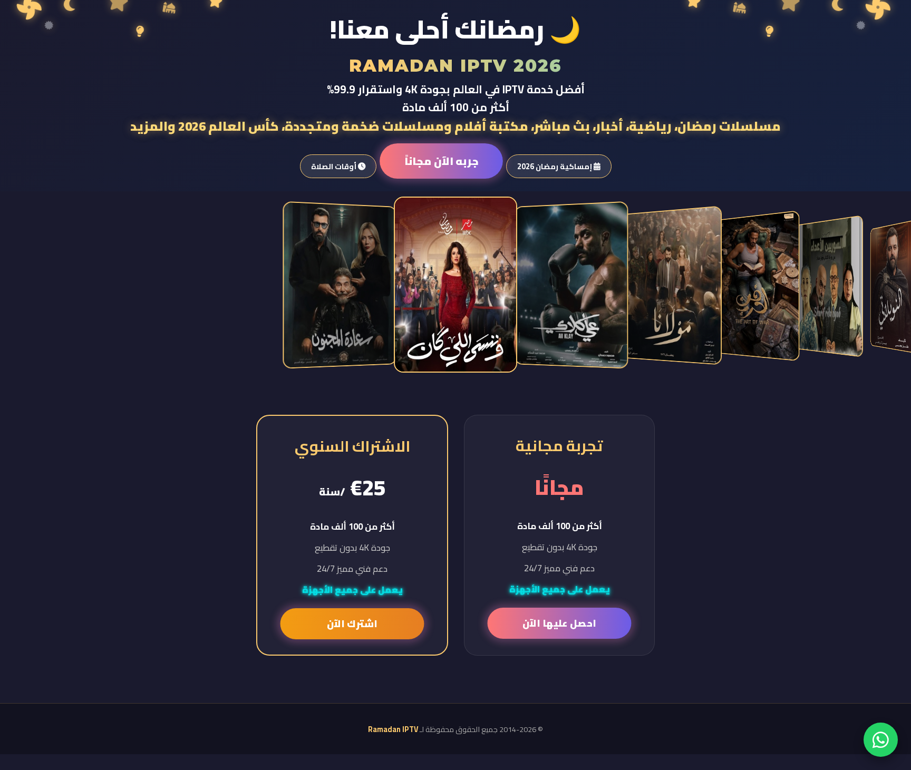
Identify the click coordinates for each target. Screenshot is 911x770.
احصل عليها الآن (559, 623)
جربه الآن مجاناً (441, 161)
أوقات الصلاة (334, 166)
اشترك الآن (351, 623)
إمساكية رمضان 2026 (555, 166)
